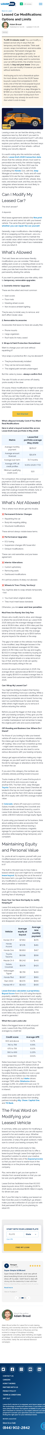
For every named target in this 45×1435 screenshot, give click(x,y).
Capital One (33, 1100)
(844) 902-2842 (16, 1428)
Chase (25, 1100)
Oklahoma (25, 1081)
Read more (8, 1287)
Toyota (5, 787)
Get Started (22, 414)
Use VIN (10, 1239)
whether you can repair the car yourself (21, 226)
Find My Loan (22, 1247)
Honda (18, 171)
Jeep (36, 171)
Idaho (27, 1078)
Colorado (8, 804)
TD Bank (9, 1103)
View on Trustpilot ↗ (10, 1292)
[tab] (22, 1297)
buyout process (35, 1159)
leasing (5, 32)
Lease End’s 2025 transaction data (25, 157)
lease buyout (8, 875)
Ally (19, 1100)
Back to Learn (7, 11)
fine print (37, 218)
